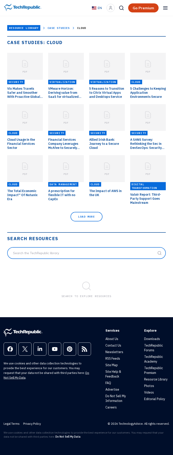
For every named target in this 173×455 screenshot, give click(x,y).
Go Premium (143, 8)
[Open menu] (165, 8)
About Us (111, 339)
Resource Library (24, 28)
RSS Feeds (112, 358)
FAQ (108, 383)
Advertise (112, 389)
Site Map (111, 365)
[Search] (121, 8)
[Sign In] (111, 8)
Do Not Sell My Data (67, 436)
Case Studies (59, 28)
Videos (149, 392)
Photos (149, 386)
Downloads (152, 339)
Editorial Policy (154, 399)
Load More (86, 216)
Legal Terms (12, 424)
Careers (111, 407)
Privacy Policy (32, 424)
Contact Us (113, 345)
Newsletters (114, 352)
